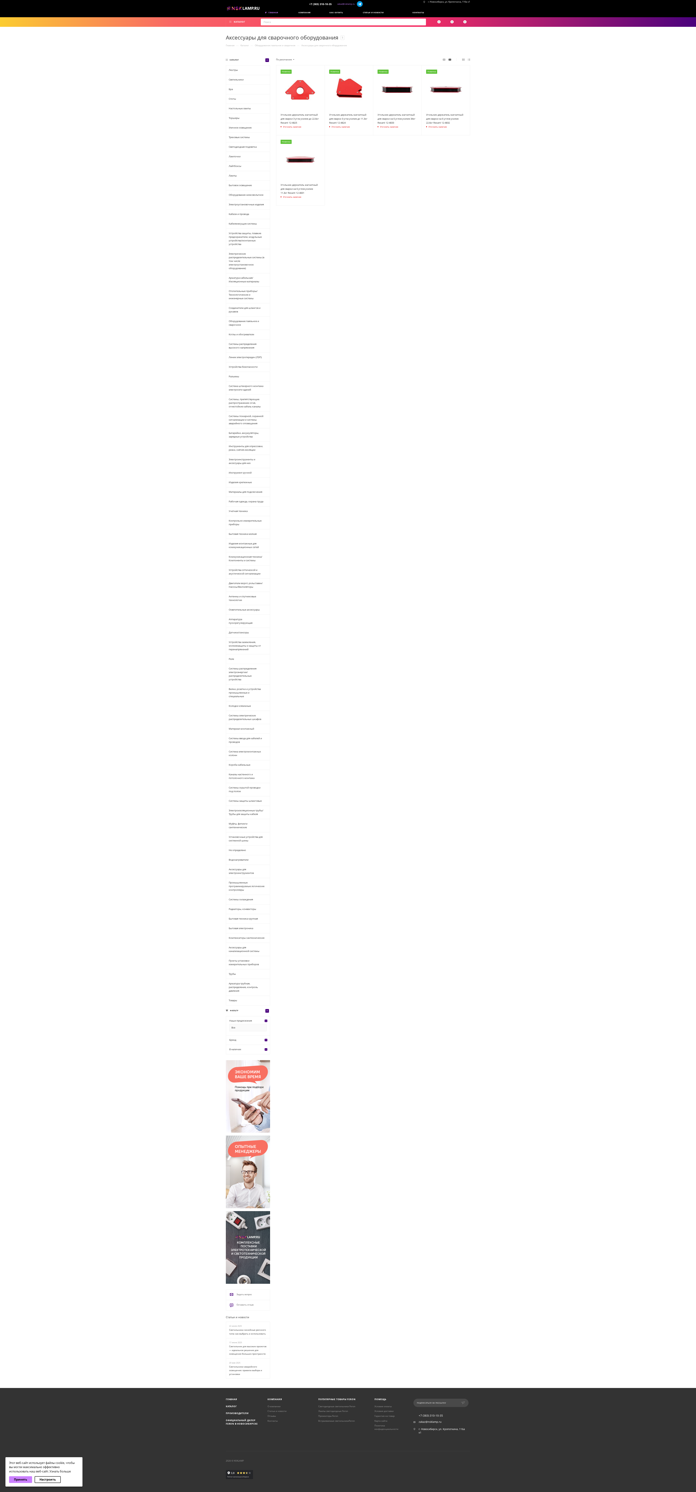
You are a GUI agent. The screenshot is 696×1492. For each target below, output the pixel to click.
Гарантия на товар (384, 1416)
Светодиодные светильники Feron (336, 1406)
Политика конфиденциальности (386, 1427)
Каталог (231, 1406)
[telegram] (360, 4)
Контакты (273, 1420)
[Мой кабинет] (469, 13)
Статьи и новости (237, 1317)
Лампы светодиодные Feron (333, 1411)
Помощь (380, 1399)
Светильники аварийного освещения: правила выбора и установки (245, 1370)
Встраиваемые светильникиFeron (336, 1420)
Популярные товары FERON (336, 1399)
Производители (237, 1413)
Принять (20, 1479)
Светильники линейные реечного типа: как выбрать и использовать (247, 1331)
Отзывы (272, 1416)
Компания (275, 1399)
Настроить (48, 1479)
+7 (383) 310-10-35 (320, 4)
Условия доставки (384, 1411)
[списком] (469, 59)
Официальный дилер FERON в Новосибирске (242, 1422)
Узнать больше (60, 1471)
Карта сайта (380, 1420)
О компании (274, 1406)
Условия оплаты (383, 1406)
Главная (231, 1399)
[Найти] (422, 22)
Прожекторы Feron (328, 1416)
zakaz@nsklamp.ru (346, 4)
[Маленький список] (444, 59)
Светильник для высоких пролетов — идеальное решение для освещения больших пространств (247, 1350)
